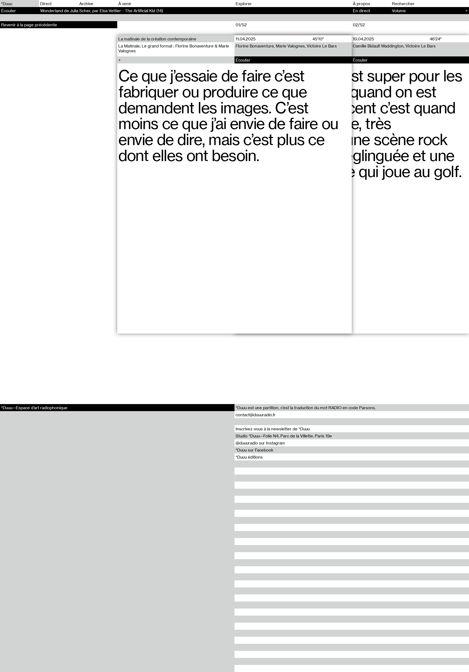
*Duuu (6, 3)
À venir (124, 3)
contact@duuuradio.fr (256, 414)
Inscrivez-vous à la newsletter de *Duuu (273, 428)
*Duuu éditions (249, 457)
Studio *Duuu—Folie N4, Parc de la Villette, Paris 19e (284, 435)
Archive (86, 3)
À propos (361, 3)
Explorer (244, 3)
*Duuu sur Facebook (254, 449)
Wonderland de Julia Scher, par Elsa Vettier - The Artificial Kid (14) (101, 10)
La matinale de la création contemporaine (157, 38)
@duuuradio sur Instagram (260, 442)
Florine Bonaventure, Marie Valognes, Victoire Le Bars (286, 45)
